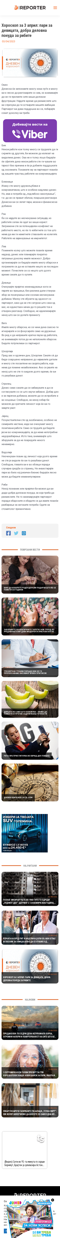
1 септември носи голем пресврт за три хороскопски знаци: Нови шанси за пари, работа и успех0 (29, 1074)
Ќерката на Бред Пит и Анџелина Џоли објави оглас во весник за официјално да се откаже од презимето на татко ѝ (29, 940)
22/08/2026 (52, 897)
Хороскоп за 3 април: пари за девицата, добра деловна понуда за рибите (26, 979)
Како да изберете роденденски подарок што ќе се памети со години (30, 589)
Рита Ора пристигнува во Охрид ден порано (26, 756)
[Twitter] (16, 533)
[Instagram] (24, 533)
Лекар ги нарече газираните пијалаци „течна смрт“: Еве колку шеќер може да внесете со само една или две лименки (29, 1113)
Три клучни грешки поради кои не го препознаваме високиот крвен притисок (25, 672)
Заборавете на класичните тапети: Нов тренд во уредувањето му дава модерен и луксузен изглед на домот (30, 631)
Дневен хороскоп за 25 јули (18, 797)
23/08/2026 (52, 1030)
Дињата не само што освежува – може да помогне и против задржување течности (25, 713)
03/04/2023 (52, 974)
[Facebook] (8, 533)
